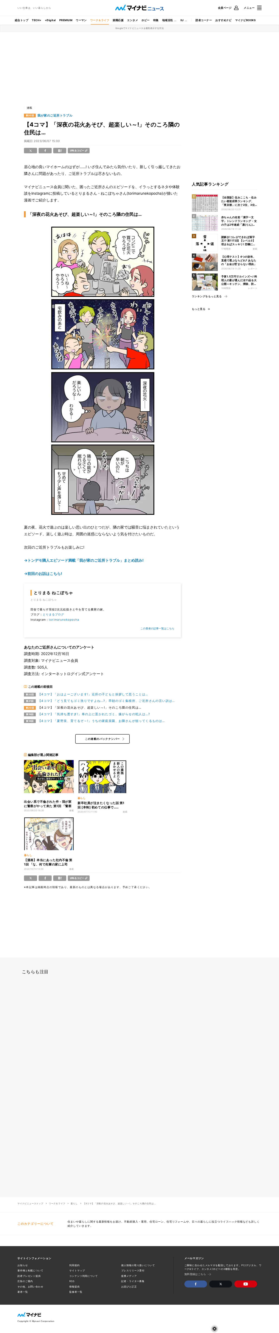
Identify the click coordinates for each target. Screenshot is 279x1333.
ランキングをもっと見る (207, 296)
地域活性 (167, 20)
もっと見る (198, 309)
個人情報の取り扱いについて (138, 1265)
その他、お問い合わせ (30, 1286)
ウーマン (81, 20)
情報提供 (74, 1286)
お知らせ (22, 1265)
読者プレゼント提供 (29, 1275)
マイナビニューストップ (30, 1203)
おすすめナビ (223, 20)
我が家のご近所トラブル (54, 115)
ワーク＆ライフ (99, 20)
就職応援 (118, 20)
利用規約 (74, 1265)
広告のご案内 (25, 1281)
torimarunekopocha (64, 619)
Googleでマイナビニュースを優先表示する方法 (139, 28)
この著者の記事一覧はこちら (157, 628)
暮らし (74, 1203)
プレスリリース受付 (133, 1270)
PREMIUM (65, 20)
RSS (72, 1281)
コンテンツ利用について (83, 1275)
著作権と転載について (30, 1270)
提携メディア (129, 1275)
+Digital (50, 20)
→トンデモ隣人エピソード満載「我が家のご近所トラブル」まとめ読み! (84, 560)
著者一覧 (22, 1291)
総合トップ (21, 20)
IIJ (182, 20)
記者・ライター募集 (133, 1281)
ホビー (145, 20)
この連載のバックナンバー (102, 738)
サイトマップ (77, 1270)
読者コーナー (204, 20)
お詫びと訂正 (129, 1286)
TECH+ (36, 20)
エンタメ (132, 20)
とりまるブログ (53, 614)
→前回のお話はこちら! (43, 573)
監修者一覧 (75, 1291)
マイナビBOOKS (245, 20)
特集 (156, 20)
